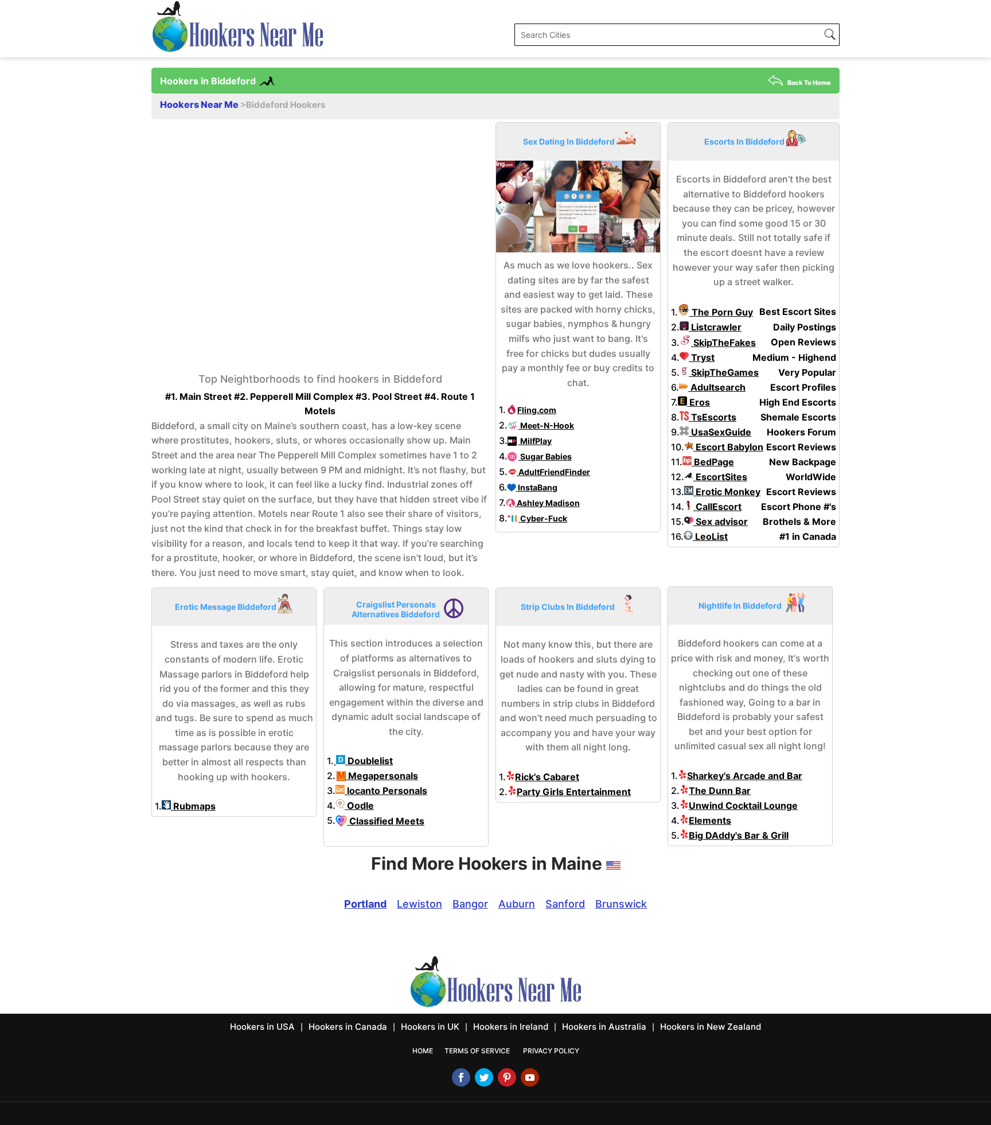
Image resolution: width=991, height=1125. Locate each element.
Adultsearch (717, 387)
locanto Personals (386, 790)
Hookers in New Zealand (710, 1026)
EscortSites (720, 476)
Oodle (359, 805)
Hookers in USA (262, 1026)
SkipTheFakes (723, 342)
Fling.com (536, 410)
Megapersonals (382, 775)
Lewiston (419, 904)
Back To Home (809, 83)
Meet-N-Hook (546, 425)
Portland (365, 904)
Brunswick (621, 904)
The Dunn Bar (720, 790)
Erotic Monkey (726, 491)
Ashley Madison (547, 503)
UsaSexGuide (720, 432)
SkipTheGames (724, 372)
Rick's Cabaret (547, 777)
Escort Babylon (728, 447)
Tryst (702, 357)
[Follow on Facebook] (461, 1077)
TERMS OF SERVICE (477, 1050)
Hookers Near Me (200, 104)
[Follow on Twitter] (484, 1077)
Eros (698, 402)
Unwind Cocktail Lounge (743, 805)
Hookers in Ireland (510, 1026)
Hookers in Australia (604, 1026)
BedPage (713, 462)
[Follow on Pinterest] (507, 1077)
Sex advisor (720, 521)
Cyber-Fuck (542, 518)
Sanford (565, 904)
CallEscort (717, 506)
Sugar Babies (545, 456)
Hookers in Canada (348, 1026)
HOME (422, 1050)
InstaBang (536, 487)
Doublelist (369, 760)
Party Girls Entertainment (574, 791)
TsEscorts (712, 417)
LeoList (710, 536)
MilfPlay (535, 441)
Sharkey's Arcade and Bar (744, 775)
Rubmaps (193, 806)
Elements (710, 820)
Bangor (470, 904)
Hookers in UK (430, 1026)
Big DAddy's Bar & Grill (739, 835)
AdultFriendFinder (553, 472)
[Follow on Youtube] (530, 1077)
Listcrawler (715, 327)
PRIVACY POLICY (551, 1050)
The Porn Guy (721, 312)
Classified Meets (385, 821)
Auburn (516, 904)
